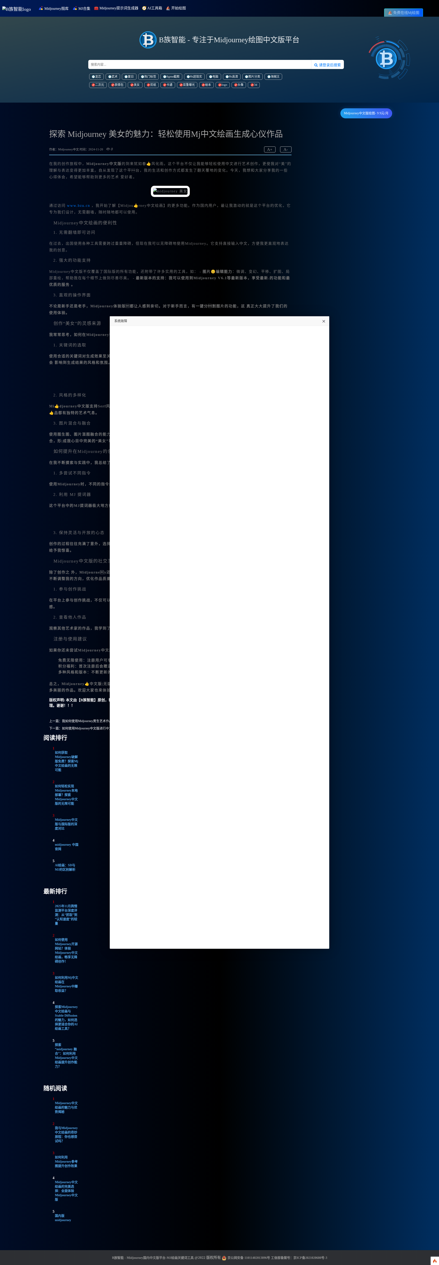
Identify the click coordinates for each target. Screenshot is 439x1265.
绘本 (208, 84)
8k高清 (233, 76)
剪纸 (153, 84)
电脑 (215, 76)
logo (224, 84)
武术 (115, 76)
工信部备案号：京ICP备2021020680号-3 (299, 1258)
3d (255, 84)
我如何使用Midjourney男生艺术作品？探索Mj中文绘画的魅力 (105, 721)
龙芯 (98, 76)
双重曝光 (189, 84)
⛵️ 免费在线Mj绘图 (403, 13)
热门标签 (150, 76)
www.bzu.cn (78, 205)
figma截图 (172, 76)
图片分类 (254, 76)
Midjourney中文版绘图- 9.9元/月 (366, 113)
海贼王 (275, 76)
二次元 (99, 84)
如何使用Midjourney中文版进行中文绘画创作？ (95, 728)
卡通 (169, 84)
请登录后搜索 (329, 65)
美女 (137, 84)
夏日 (131, 76)
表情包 (119, 84)
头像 (241, 84)
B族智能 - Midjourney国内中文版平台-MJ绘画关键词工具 (153, 1258)
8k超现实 (196, 76)
